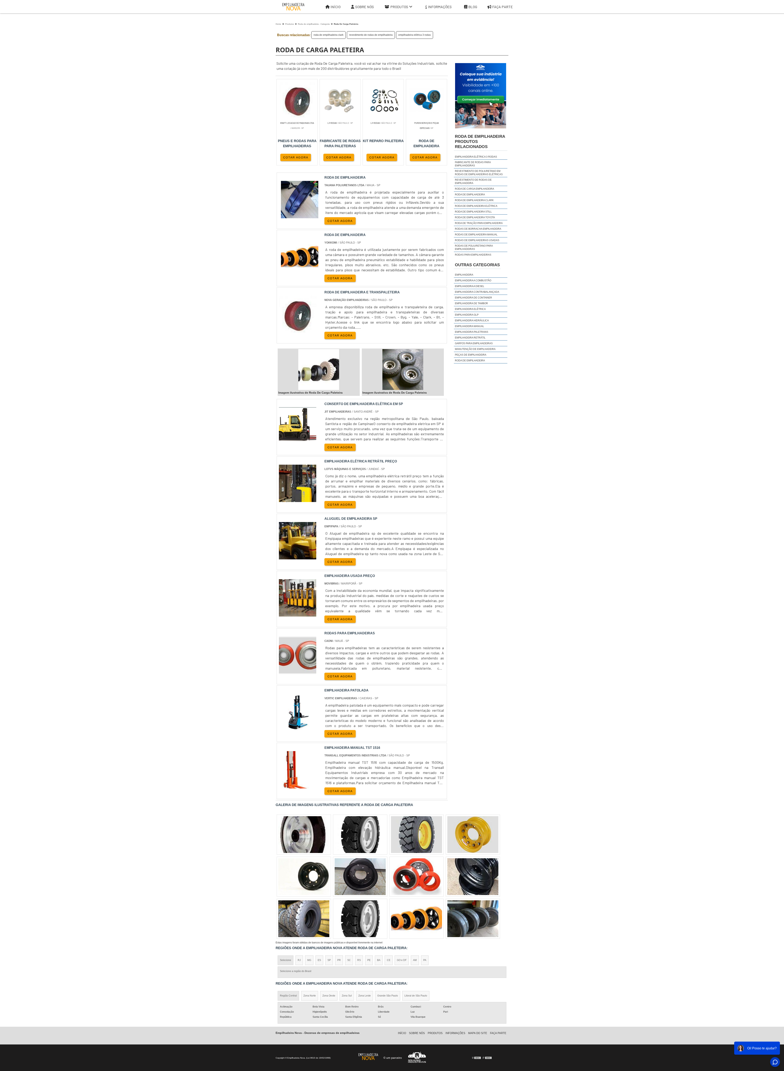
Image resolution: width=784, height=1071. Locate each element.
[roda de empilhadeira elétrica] (303, 834)
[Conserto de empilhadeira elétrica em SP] (297, 442)
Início (336, 6)
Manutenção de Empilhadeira (475, 349)
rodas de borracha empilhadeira (478, 228)
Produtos (399, 6)
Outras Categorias (477, 265)
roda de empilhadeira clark (328, 34)
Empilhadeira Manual (469, 326)
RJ (299, 960)
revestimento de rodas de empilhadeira (371, 34)
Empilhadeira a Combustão (473, 280)
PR (339, 960)
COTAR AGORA (295, 157)
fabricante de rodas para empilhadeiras (473, 164)
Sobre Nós (364, 6)
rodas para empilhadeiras (473, 254)
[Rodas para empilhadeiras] (297, 671)
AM (415, 960)
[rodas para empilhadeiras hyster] (472, 834)
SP (329, 960)
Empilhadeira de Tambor (471, 303)
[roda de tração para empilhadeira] (360, 876)
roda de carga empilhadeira (474, 188)
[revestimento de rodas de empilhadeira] (360, 834)
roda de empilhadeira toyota (475, 217)
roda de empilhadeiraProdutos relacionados (480, 141)
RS (359, 960)
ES (319, 960)
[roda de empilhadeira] (360, 918)
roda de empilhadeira (470, 194)
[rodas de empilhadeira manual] (472, 876)
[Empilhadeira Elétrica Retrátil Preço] (297, 499)
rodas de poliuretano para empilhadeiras (474, 247)
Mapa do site (477, 1033)
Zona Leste (364, 995)
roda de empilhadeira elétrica (476, 206)
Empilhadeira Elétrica (470, 309)
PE (369, 960)
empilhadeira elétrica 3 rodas (414, 34)
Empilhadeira (464, 274)
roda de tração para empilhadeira (479, 223)
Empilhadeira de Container (473, 297)
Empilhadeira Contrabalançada (477, 292)
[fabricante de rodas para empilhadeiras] (416, 876)
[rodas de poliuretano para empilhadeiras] (303, 918)
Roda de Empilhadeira (470, 360)
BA (378, 960)
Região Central (288, 995)
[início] (293, 6)
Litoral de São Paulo (415, 995)
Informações (440, 6)
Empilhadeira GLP (467, 314)
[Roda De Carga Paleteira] (299, 199)
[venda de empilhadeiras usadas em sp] (472, 918)
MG (309, 960)
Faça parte (502, 6)
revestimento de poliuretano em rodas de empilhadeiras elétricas (479, 173)
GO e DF (401, 960)
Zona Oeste (328, 995)
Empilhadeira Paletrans (471, 332)
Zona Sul (347, 995)
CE (388, 960)
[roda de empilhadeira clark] (303, 876)
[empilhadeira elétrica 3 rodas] (416, 834)
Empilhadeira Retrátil (470, 337)
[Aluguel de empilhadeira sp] (297, 557)
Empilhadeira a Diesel (469, 286)
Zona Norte (309, 995)
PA (424, 960)
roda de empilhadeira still (473, 211)
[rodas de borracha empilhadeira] (416, 918)
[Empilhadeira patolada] (297, 728)
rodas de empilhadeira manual (476, 234)
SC (349, 960)
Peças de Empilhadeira (470, 354)
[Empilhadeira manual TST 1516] (297, 786)
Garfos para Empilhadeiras (474, 343)
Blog (472, 6)
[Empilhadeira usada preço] (297, 614)
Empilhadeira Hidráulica (472, 320)
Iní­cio (402, 1033)
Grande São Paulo (387, 995)
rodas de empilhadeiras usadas (477, 240)
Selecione (285, 960)
